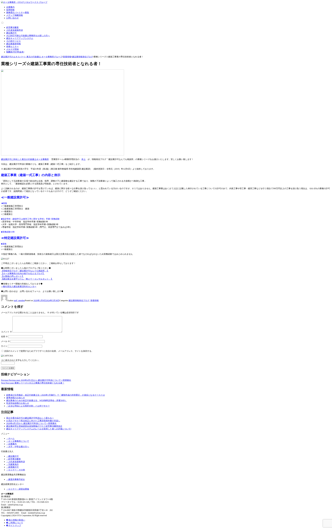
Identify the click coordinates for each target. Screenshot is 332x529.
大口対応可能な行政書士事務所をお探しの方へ (28, 35)
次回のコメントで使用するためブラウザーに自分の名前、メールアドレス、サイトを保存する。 (48, 351)
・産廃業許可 (12, 467)
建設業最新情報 (13, 44)
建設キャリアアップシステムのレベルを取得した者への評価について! (38, 429)
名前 (4, 336)
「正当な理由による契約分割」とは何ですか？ (28, 406)
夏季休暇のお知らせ (15, 398)
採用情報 (10, 10)
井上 (83, 159)
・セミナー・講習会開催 (17, 489)
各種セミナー (12, 46)
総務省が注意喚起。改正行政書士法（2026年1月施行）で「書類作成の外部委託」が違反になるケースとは (55, 395)
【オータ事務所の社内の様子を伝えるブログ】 (23, 273)
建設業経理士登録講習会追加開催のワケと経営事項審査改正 (34, 426)
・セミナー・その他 (15, 470)
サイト (4, 346)
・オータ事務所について (17, 441)
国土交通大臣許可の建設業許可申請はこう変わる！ (30, 418)
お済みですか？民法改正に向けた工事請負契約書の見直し (33, 421)
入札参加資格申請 (14, 30)
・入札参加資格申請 (15, 462)
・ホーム (10, 438)
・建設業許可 (12, 456)
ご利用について (15, 523)
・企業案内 (11, 444)
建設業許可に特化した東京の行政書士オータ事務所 (25, 159)
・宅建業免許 (12, 464)
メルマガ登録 (12, 49)
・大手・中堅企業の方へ (17, 447)
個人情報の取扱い (16, 520)
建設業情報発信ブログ (79, 300)
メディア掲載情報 (14, 15)
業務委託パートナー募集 (17, 12)
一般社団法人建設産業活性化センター (18, 286)
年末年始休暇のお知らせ (17, 403)
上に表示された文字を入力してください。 (20, 360)
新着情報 (94, 300)
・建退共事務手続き (15, 479)
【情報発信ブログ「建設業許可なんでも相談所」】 (25, 271)
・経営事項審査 (13, 459)
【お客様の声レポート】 (12, 276)
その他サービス (13, 41)
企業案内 (10, 7)
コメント (6, 332)
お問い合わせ (12, 18)
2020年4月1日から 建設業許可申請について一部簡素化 (31, 423)
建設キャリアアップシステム (19, 38)
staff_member (19, 300)
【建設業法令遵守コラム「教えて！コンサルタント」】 (27, 279)
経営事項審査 (12, 27)
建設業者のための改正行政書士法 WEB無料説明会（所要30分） (36, 400)
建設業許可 (11, 33)
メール (5, 341)
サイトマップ (14, 525)
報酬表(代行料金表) (15, 52)
